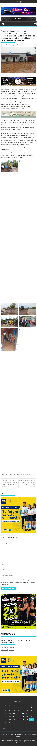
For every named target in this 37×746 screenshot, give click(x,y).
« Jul (4, 728)
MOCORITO (32, 474)
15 (31, 714)
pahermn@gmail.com (7, 650)
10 (10, 714)
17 (10, 717)
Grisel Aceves (18, 45)
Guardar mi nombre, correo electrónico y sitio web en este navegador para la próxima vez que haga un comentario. (18, 582)
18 (14, 717)
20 (23, 717)
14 (27, 714)
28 (27, 720)
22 (31, 717)
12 (18, 714)
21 (27, 717)
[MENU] (35, 23)
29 (31, 720)
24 (10, 720)
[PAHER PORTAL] (2, 23)
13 (23, 714)
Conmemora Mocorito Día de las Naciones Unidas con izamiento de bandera (27, 483)
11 (14, 714)
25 (14, 720)
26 (18, 720)
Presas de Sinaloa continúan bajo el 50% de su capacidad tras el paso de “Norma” (9, 483)
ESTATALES (5, 474)
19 (18, 717)
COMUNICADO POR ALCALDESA (19, 474)
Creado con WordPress (9, 741)
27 (23, 720)
